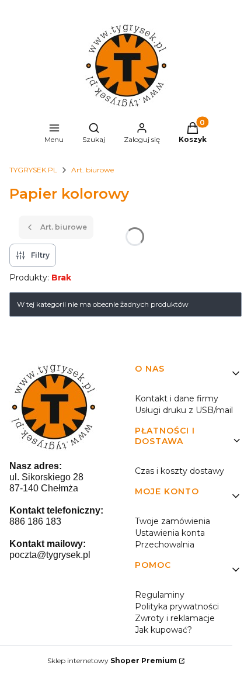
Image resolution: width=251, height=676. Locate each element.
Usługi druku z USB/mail (184, 410)
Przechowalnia (164, 544)
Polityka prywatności (177, 606)
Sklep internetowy (112, 660)
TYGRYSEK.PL (33, 169)
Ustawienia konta (170, 533)
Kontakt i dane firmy (176, 398)
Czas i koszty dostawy (179, 471)
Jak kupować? (163, 630)
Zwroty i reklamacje (175, 618)
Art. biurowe (92, 169)
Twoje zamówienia (172, 521)
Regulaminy (159, 595)
